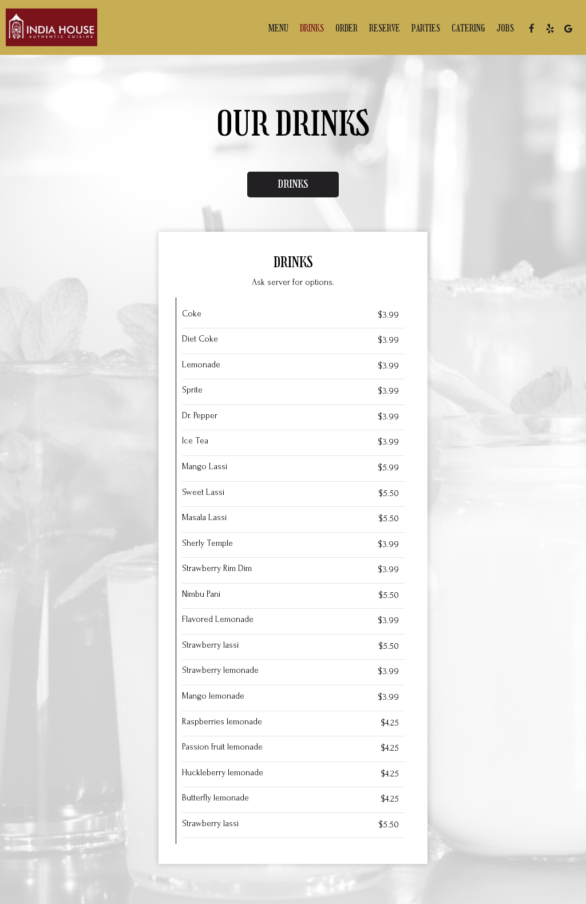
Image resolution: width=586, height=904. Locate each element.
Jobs (505, 28)
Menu (278, 28)
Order (346, 28)
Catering (468, 28)
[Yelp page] (550, 28)
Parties (425, 28)
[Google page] (568, 28)
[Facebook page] (531, 28)
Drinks (312, 28)
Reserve (384, 28)
